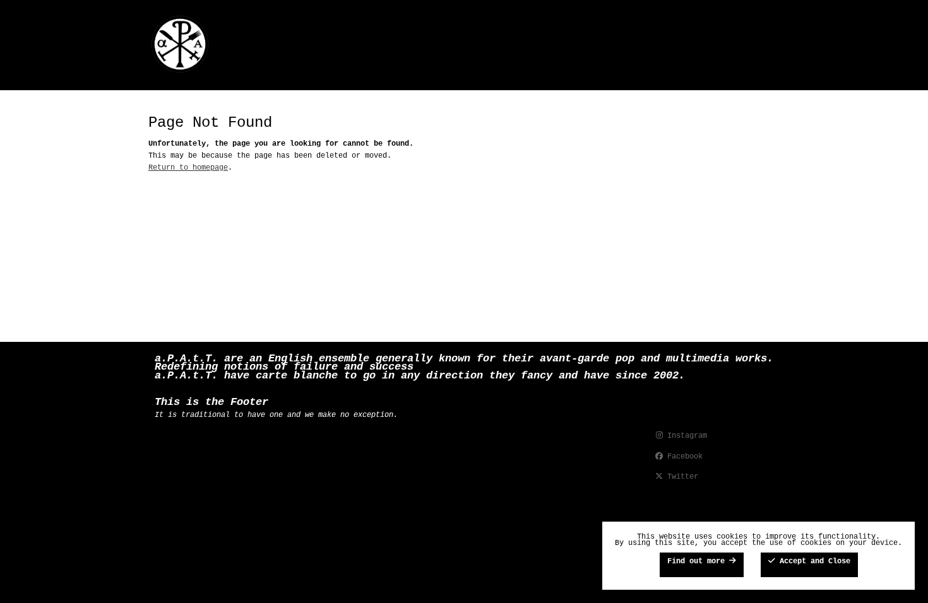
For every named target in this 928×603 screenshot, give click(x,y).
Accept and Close (812, 561)
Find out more (698, 561)
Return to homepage (188, 167)
